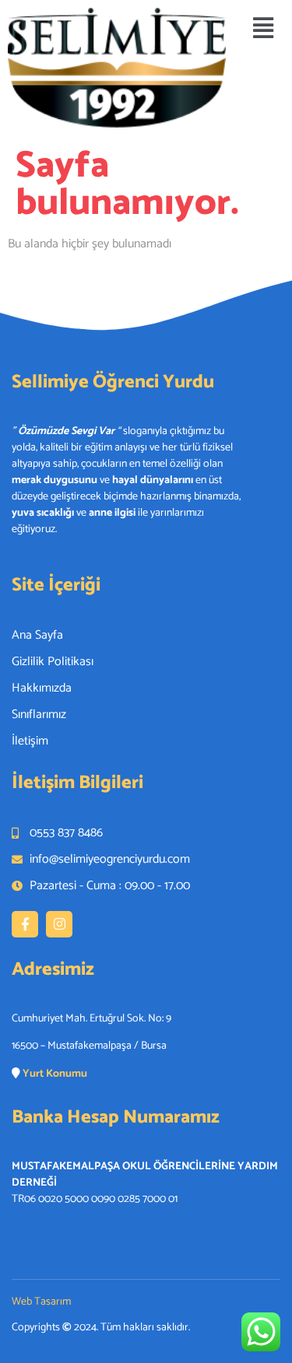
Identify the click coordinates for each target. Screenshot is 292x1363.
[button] (263, 29)
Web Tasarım (41, 1302)
